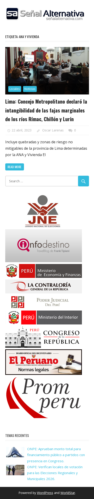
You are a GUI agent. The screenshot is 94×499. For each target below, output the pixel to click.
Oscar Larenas (53, 130)
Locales (14, 89)
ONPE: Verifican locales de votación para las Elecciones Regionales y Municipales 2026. (55, 473)
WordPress (45, 493)
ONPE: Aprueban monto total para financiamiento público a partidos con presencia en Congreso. (56, 455)
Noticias (29, 89)
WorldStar (67, 493)
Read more (14, 166)
